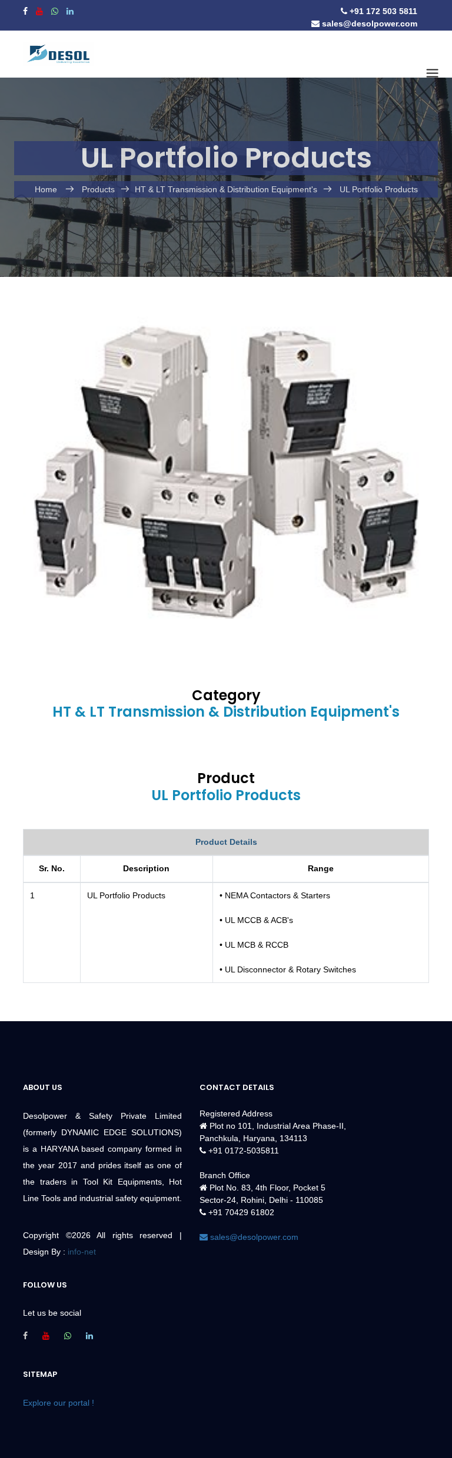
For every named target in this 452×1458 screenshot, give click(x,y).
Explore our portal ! (58, 1402)
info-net (82, 1251)
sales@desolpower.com (368, 23)
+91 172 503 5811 (382, 11)
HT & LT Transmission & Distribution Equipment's (226, 189)
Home (47, 189)
